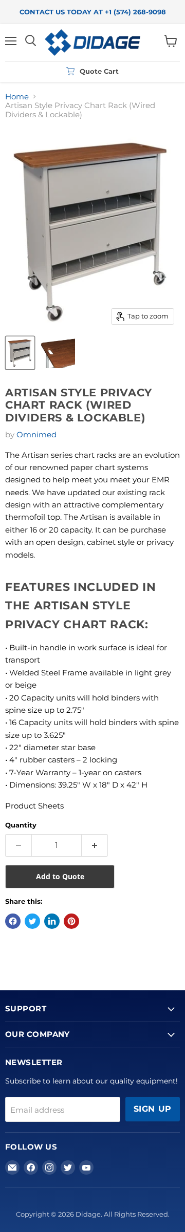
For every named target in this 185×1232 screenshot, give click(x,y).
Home (17, 96)
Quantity (20, 825)
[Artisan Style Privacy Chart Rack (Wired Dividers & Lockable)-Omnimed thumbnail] (20, 352)
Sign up (153, 1109)
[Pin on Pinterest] (71, 921)
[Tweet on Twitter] (32, 921)
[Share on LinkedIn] (52, 921)
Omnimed (36, 434)
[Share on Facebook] (13, 921)
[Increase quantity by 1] (95, 845)
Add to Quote (60, 876)
